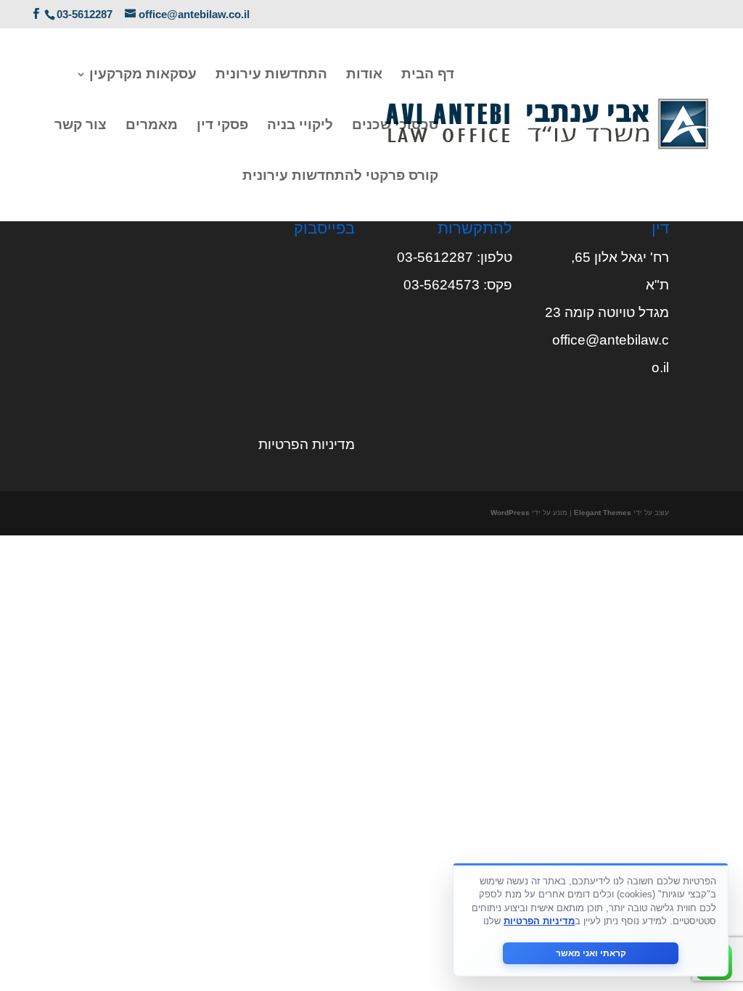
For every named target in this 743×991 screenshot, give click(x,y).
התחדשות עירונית (271, 75)
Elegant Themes (602, 513)
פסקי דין (222, 126)
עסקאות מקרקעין (143, 75)
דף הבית (427, 75)
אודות (364, 75)
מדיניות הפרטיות (306, 444)
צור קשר (80, 126)
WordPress (510, 513)
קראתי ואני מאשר (591, 953)
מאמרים (152, 126)
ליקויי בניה (300, 126)
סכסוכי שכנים (395, 126)
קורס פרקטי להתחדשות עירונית (340, 176)
